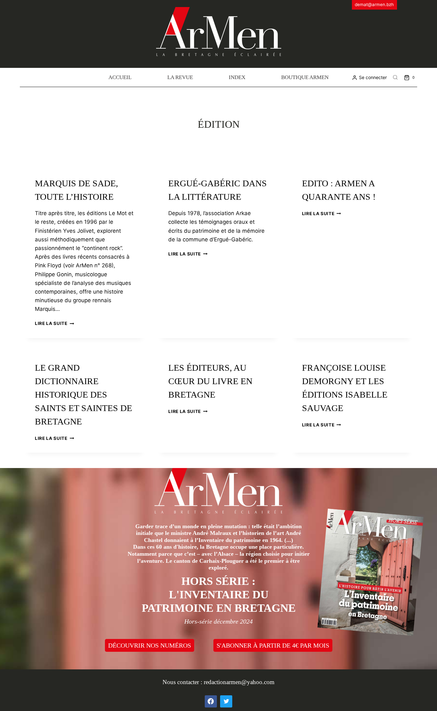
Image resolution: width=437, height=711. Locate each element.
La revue (180, 77)
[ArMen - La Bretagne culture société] (218, 31)
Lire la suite (54, 323)
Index (237, 77)
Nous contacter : (183, 682)
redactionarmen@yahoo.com (239, 682)
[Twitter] (226, 701)
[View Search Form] (395, 77)
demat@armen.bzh (374, 4)
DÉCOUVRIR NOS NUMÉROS (149, 645)
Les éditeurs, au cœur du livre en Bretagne (210, 381)
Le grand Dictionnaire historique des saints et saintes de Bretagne (83, 394)
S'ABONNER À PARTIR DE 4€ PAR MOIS (273, 645)
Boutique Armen (305, 77)
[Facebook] (211, 701)
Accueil (119, 77)
